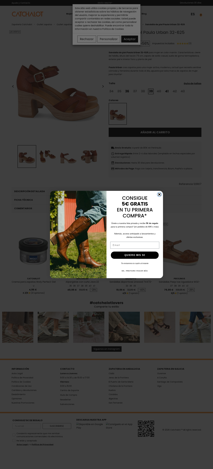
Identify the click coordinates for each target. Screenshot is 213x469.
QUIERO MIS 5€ (134, 255)
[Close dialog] (159, 194)
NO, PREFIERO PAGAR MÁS (135, 271)
